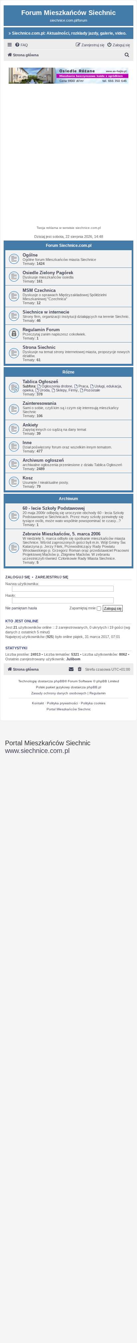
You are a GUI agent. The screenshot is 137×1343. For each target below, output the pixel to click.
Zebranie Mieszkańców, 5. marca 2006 (61, 533)
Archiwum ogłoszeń (43, 460)
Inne (27, 442)
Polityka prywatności (62, 703)
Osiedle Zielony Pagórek (48, 272)
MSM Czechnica (39, 290)
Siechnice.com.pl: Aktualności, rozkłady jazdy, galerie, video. (68, 33)
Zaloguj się (17, 577)
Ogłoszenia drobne (57, 386)
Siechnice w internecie (46, 312)
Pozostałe (92, 390)
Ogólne (30, 255)
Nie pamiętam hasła (21, 608)
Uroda (45, 390)
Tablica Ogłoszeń (40, 381)
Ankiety (30, 424)
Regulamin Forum (41, 329)
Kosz (28, 477)
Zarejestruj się (51, 577)
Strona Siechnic (39, 347)
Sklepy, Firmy (67, 390)
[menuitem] (21, 45)
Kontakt (38, 703)
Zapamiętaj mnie (83, 608)
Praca (83, 386)
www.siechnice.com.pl (37, 750)
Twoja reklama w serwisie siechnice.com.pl (69, 228)
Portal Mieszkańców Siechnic (69, 709)
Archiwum (68, 498)
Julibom (73, 659)
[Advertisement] (68, 155)
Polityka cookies (93, 703)
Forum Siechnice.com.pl (68, 245)
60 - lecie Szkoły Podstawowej (54, 508)
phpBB (59, 681)
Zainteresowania (39, 403)
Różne (68, 372)
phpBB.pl (94, 687)
